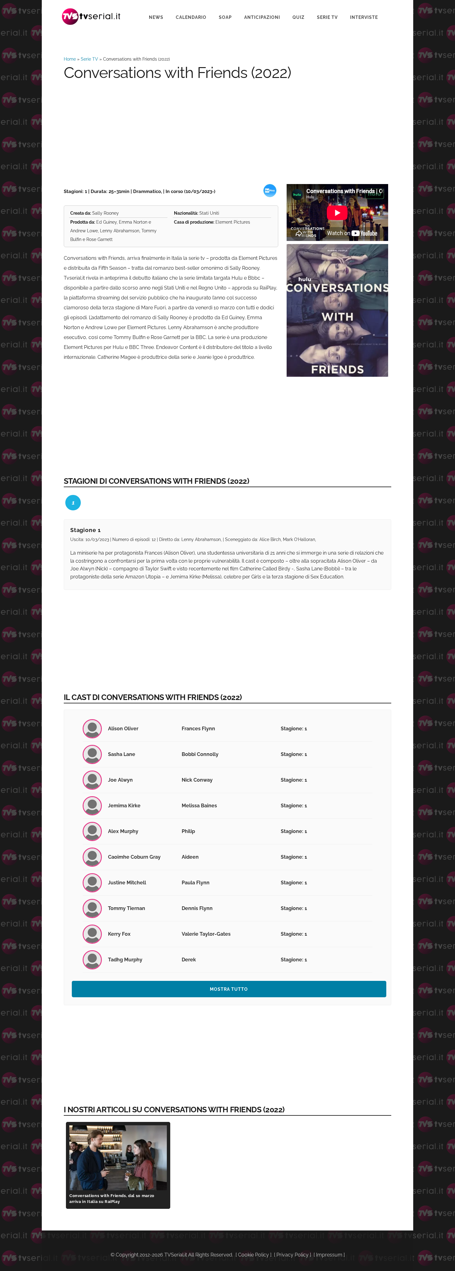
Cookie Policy (253, 1255)
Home (70, 59)
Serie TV (89, 59)
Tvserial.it (91, 16)
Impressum (329, 1255)
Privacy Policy (292, 1255)
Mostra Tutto (229, 989)
